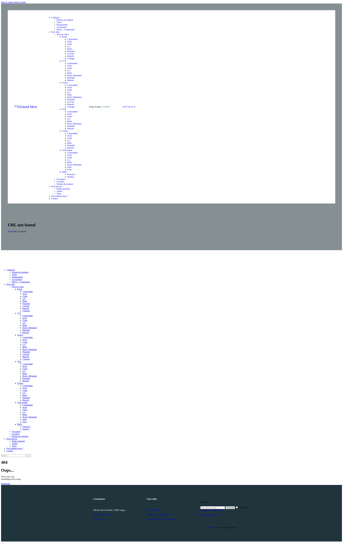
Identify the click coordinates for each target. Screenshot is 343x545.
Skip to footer (20, 2)
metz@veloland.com (102, 514)
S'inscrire (230, 508)
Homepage (5, 484)
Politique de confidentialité (158, 514)
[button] (47, 13)
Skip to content (7, 2)
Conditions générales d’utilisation (161, 519)
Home (10, 231)
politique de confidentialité (211, 510)
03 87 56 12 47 (99, 519)
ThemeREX (210, 528)
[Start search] (28, 455)
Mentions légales (154, 510)
